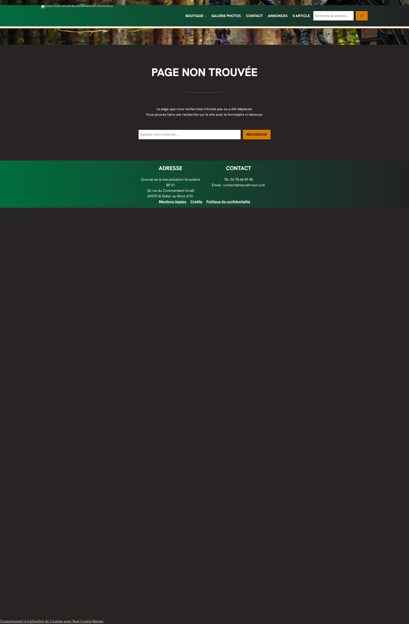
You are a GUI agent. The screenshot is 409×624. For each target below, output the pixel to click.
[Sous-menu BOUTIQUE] (205, 16)
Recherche (256, 134)
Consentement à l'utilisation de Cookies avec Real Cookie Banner (52, 621)
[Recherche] (362, 15)
